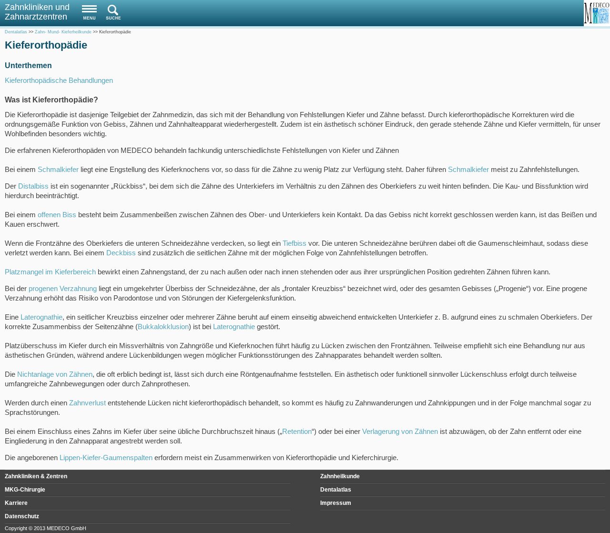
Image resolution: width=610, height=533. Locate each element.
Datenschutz (22, 516)
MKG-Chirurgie (25, 489)
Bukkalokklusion (163, 326)
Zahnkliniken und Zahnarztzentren (37, 11)
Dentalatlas (335, 489)
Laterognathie (41, 317)
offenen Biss (57, 215)
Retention (297, 431)
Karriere (16, 503)
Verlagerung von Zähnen (400, 431)
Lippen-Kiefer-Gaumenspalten (106, 457)
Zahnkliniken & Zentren (36, 476)
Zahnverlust (87, 403)
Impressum (335, 503)
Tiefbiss (294, 243)
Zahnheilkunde (340, 476)
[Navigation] (87, 12)
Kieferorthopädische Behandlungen (59, 80)
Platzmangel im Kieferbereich (50, 272)
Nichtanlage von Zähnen (54, 374)
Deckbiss (121, 253)
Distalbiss (33, 186)
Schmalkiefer (58, 169)
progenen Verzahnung (63, 288)
